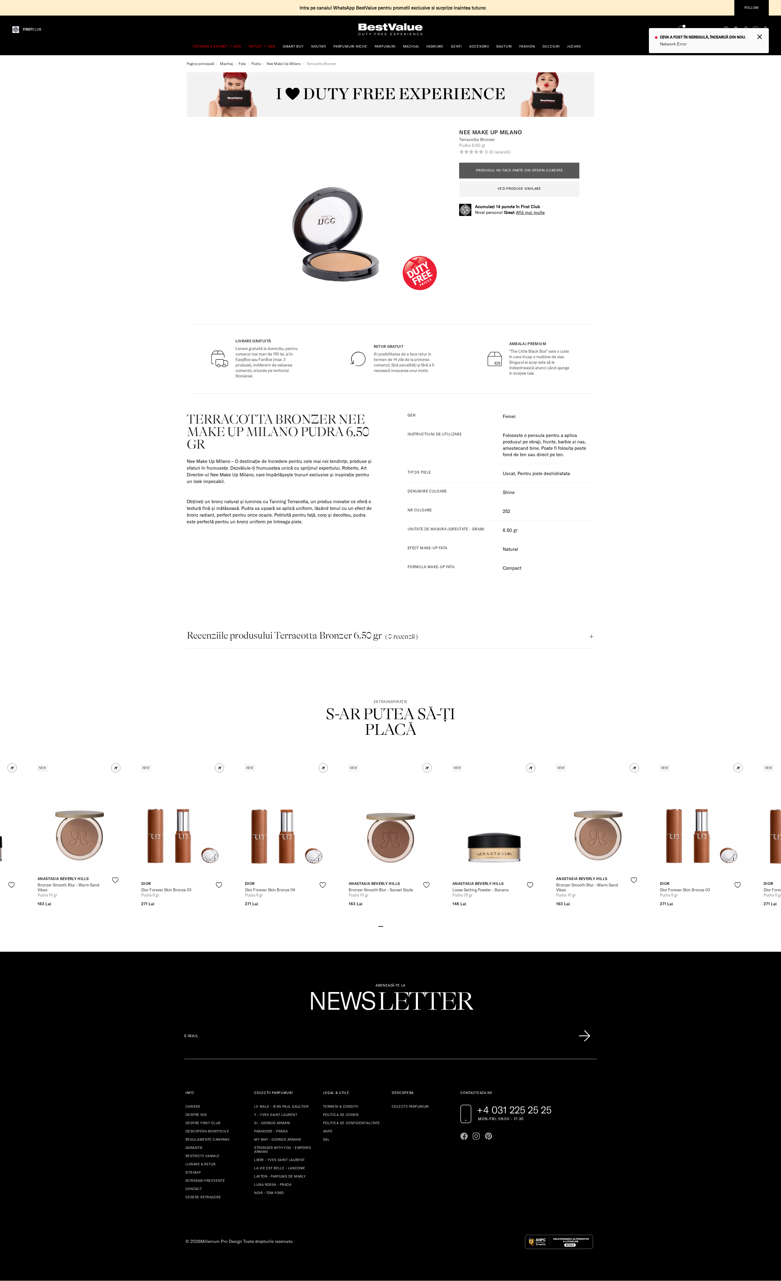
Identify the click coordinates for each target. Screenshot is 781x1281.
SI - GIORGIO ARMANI (272, 1123)
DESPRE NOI (196, 1115)
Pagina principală (200, 63)
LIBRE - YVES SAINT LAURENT (279, 1160)
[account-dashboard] (746, 29)
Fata (242, 63)
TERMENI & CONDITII (340, 1106)
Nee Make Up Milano (284, 63)
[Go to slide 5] (400, 926)
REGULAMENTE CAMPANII (207, 1139)
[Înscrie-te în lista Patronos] (584, 1036)
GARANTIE (194, 1148)
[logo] (390, 29)
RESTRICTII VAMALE (202, 1156)
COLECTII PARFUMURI (410, 1106)
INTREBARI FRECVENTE (205, 1180)
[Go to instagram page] (476, 1136)
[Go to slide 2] (385, 926)
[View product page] (79, 822)
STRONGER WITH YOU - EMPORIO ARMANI (282, 1150)
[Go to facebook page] (464, 1136)
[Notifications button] (736, 29)
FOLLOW (751, 7)
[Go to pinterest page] (488, 1136)
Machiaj (226, 63)
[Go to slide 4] (395, 926)
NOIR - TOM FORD (269, 1193)
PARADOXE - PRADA (271, 1131)
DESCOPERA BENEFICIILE (207, 1131)
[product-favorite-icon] (11, 885)
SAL (326, 1139)
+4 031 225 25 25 (514, 1109)
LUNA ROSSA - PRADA (272, 1184)
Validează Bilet (703, 30)
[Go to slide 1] (380, 926)
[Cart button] (765, 29)
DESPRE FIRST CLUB (202, 1123)
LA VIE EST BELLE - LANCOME (279, 1168)
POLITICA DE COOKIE (341, 1115)
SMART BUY (293, 46)
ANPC (328, 1131)
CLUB (32, 29)
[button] (12, 768)
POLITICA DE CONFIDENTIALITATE (351, 1123)
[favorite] (755, 29)
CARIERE (192, 1106)
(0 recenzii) (499, 152)
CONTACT (193, 1189)
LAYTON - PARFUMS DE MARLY (280, 1176)
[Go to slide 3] (390, 926)
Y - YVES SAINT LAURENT (275, 1115)
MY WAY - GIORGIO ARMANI (277, 1139)
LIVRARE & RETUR (200, 1164)
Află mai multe (530, 212)
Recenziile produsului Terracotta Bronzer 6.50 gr (302, 635)
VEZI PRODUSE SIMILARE (519, 188)
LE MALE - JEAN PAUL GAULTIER (281, 1106)
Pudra (256, 63)
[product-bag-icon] (11, 900)
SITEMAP (193, 1172)
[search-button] (726, 29)
